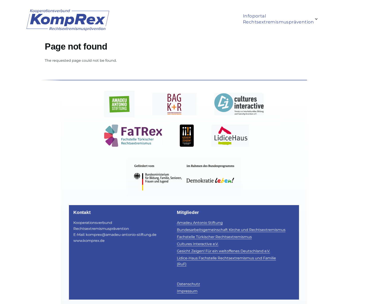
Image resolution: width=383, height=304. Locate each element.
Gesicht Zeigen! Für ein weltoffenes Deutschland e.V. (223, 251)
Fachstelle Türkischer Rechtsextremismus (214, 237)
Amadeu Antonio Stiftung (200, 223)
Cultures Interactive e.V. (197, 244)
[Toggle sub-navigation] (319, 19)
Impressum (187, 291)
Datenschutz (188, 284)
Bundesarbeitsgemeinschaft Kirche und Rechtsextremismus (231, 230)
